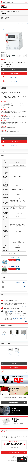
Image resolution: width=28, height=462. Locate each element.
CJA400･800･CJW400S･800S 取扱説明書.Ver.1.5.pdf (14, 282)
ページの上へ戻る (23, 306)
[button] (22, 459)
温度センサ (10, 311)
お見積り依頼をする (14, 73)
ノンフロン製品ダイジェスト (14, 266)
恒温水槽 (7, 118)
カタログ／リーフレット (14, 77)
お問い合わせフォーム (14, 452)
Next (26, 334)
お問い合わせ (14, 69)
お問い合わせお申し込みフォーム (19, 318)
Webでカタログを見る (14, 402)
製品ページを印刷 (14, 81)
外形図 (14, 286)
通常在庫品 (3, 59)
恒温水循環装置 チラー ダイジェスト (15, 257)
